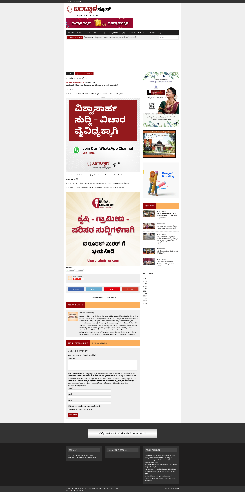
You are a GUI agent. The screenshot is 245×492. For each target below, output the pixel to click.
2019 (145, 296)
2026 (145, 279)
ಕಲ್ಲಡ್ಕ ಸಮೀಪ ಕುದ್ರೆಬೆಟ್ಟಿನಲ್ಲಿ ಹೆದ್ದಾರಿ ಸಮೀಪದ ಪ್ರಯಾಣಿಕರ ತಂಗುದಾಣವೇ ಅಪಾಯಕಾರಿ (160, 478)
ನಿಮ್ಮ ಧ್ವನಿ (103, 32)
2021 (145, 291)
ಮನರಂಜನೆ (131, 32)
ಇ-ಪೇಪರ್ (79, 32)
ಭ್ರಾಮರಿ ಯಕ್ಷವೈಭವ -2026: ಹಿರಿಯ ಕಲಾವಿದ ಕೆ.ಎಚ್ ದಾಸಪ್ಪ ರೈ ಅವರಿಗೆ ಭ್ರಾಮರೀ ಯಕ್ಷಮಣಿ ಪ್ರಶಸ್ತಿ (160, 471)
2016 (145, 303)
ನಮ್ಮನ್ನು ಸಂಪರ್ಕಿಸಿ (78, 1)
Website (70, 400)
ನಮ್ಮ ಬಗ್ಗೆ (69, 1)
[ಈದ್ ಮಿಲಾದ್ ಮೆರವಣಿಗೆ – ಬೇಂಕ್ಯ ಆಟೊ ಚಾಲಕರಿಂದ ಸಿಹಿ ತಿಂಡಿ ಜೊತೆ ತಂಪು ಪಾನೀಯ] (149, 216)
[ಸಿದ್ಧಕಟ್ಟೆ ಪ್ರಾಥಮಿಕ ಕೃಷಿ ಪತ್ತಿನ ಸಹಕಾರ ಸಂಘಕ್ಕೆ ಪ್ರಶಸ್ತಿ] (149, 253)
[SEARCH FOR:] (168, 37)
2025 (145, 281)
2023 (145, 286)
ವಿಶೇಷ (95, 32)
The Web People (78, 490)
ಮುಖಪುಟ (70, 32)
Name (70, 388)
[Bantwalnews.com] (122, 11)
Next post (110, 297)
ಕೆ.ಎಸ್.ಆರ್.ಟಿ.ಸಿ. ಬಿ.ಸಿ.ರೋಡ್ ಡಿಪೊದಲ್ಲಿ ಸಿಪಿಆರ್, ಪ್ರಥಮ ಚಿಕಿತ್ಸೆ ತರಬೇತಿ (166, 264)
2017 (145, 301)
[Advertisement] (122, 56)
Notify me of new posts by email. (81, 409)
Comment (71, 358)
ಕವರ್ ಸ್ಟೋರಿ (151, 32)
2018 (145, 298)
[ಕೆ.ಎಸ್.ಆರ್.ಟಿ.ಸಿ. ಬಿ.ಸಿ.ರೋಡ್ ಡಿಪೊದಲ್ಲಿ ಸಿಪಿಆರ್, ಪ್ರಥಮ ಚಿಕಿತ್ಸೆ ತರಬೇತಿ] (149, 263)
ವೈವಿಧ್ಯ (123, 32)
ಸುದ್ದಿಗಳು (88, 32)
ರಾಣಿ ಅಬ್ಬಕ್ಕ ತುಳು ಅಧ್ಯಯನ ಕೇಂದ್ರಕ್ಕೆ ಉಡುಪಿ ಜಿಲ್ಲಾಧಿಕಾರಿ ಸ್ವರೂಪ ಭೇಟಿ (167, 227)
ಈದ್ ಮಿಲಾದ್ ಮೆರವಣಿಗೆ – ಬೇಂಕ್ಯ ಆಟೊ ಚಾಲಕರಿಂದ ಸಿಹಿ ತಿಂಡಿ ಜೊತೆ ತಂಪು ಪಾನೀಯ (167, 216)
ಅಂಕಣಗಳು (141, 32)
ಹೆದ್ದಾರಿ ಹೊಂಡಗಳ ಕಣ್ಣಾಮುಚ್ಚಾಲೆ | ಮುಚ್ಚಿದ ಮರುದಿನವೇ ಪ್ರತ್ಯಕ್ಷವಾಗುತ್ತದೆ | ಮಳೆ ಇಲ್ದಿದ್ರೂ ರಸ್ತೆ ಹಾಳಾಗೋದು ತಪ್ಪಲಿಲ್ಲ (168, 240)
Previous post (97, 297)
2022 (145, 289)
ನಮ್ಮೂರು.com (113, 32)
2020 (145, 293)
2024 (145, 284)
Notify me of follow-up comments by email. (85, 406)
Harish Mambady (78, 82)
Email (70, 394)
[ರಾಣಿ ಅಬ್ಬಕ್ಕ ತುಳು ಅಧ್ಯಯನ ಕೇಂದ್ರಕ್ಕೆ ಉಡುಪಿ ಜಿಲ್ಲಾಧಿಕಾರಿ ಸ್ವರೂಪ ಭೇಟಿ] (149, 228)
